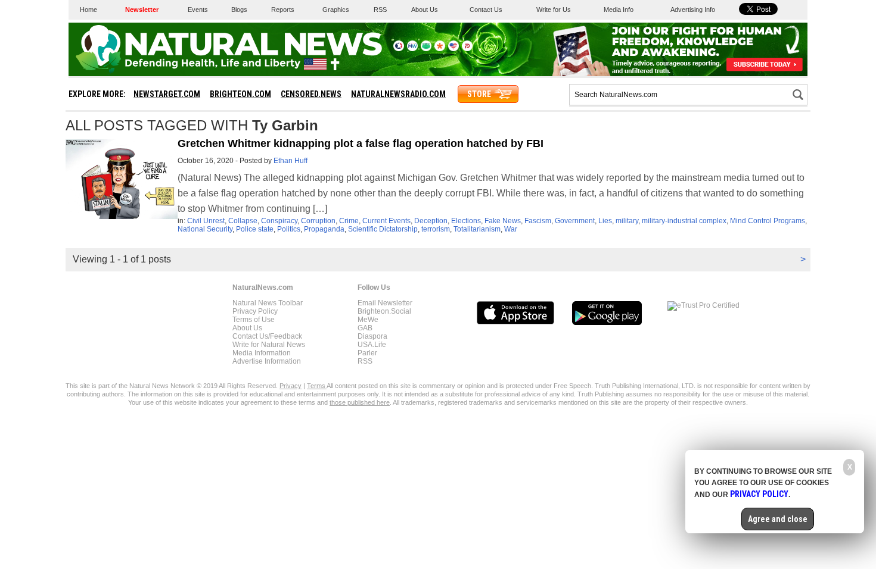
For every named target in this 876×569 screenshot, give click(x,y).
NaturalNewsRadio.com (398, 94)
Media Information (261, 353)
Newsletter (142, 9)
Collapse (242, 221)
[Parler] (467, 49)
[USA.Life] (453, 49)
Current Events (386, 221)
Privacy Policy (255, 311)
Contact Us (486, 9)
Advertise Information (266, 361)
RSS (380, 9)
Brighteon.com (240, 94)
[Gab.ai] (426, 49)
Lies (605, 221)
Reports (282, 9)
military (627, 221)
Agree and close (777, 519)
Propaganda (324, 229)
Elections (466, 221)
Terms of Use (253, 319)
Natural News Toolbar (267, 303)
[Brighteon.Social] (398, 49)
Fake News (502, 221)
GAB (365, 328)
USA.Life (372, 344)
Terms (317, 385)
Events (198, 9)
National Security (205, 229)
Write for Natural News (268, 344)
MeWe (368, 319)
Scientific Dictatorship (383, 229)
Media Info (618, 9)
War (510, 229)
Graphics (335, 9)
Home (88, 9)
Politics (288, 229)
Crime (349, 221)
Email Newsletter (385, 303)
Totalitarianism (477, 229)
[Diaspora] (439, 49)
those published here (360, 402)
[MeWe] (412, 49)
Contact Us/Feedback (267, 336)
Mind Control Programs (767, 221)
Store (479, 94)
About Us (424, 9)
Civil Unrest (206, 221)
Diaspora (372, 336)
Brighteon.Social (384, 311)
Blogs (239, 9)
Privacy (290, 385)
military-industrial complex (684, 221)
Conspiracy (279, 221)
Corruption (318, 221)
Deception (431, 221)
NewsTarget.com (166, 94)
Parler (367, 353)
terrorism (435, 229)
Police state (255, 229)
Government (575, 221)
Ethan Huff (290, 161)
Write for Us (553, 9)
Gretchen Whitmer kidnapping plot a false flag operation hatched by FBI (360, 143)
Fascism (537, 221)
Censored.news (311, 94)
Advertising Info (692, 9)
